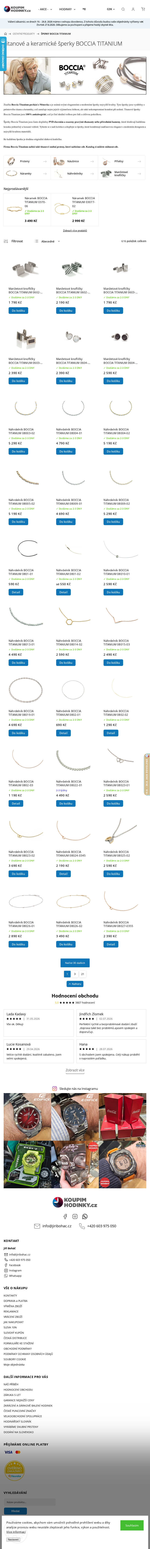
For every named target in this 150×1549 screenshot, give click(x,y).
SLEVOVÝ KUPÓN (14, 1332)
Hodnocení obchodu (75, 995)
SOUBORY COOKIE (15, 1359)
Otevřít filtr (13, 241)
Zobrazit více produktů (75, 230)
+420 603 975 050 (101, 1225)
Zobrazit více (75, 1070)
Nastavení (13, 1539)
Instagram (75, 1216)
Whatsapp (85, 1216)
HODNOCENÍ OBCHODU (18, 1389)
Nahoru (76, 984)
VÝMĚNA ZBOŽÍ (13, 1306)
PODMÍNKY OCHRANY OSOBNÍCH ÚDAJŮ (28, 1354)
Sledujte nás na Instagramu (78, 1088)
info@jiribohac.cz (56, 1225)
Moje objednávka (14, 1364)
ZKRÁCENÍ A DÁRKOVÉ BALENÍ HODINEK (28, 1405)
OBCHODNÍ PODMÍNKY (18, 1348)
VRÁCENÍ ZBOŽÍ (13, 1316)
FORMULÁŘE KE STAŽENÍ (19, 1343)
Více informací (16, 1532)
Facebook (65, 1216)
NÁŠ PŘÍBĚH (11, 1384)
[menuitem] (45, 9)
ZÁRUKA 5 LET (12, 1395)
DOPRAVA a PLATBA (15, 1301)
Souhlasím (132, 1525)
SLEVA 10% (10, 1327)
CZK (109, 9)
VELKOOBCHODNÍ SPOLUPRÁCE (23, 1416)
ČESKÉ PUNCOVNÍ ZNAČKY (20, 1411)
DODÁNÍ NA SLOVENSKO (19, 1432)
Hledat (15, 1511)
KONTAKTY (10, 1295)
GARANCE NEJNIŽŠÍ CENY (19, 1400)
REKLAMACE (11, 1311)
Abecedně (48, 241)
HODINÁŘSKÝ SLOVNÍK (17, 1421)
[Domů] (5, 34)
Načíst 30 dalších (75, 962)
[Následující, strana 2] (75, 974)
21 (82, 974)
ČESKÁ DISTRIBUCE (15, 1338)
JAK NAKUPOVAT (14, 1322)
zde (83, 146)
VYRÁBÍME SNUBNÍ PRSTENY (21, 1427)
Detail (16, 592)
